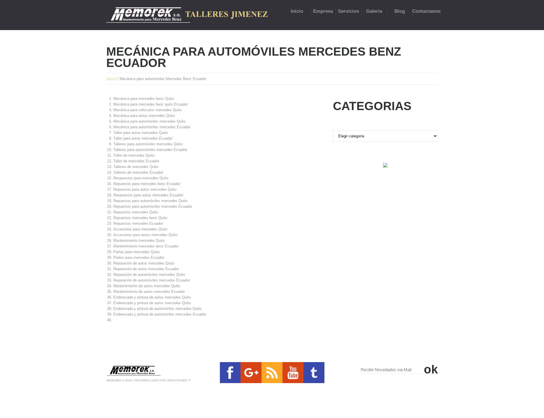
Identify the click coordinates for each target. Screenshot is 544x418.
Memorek (114, 380)
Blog (399, 11)
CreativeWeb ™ (178, 380)
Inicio (297, 11)
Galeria (374, 11)
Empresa (323, 11)
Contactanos (425, 11)
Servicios (348, 11)
